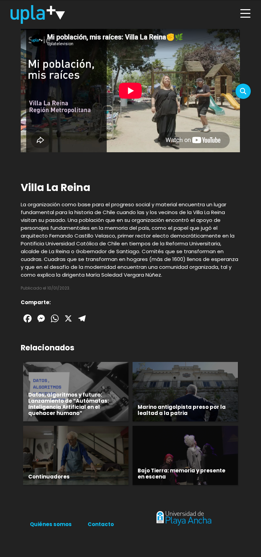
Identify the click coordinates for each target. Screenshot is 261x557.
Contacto (101, 524)
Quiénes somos (51, 524)
